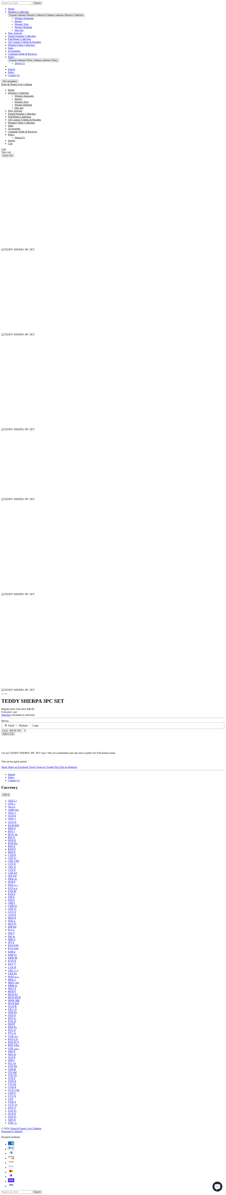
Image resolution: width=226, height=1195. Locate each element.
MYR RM (13, 1003)
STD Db (12, 1066)
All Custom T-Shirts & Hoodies (24, 42)
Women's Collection (18, 11)
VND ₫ (12, 1102)
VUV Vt (12, 1105)
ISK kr (11, 936)
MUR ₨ (13, 994)
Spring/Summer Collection (22, 36)
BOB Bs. (13, 843)
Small (11, 725)
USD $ (6, 795)
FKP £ (11, 900)
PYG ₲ (12, 1033)
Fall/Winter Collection (19, 39)
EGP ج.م (13, 888)
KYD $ (12, 960)
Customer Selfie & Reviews (22, 54)
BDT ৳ (11, 831)
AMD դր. (13, 809)
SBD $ (11, 1051)
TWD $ (12, 1081)
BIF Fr (11, 837)
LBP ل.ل (13, 970)
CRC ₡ (12, 867)
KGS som (13, 948)
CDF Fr (12, 858)
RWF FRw (14, 1045)
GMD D (12, 906)
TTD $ (11, 1078)
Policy (11, 57)
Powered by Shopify (12, 1131)
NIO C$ (12, 1009)
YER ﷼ (12, 1122)
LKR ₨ (12, 973)
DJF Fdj (12, 876)
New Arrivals (15, 33)
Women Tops (21, 24)
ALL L (11, 806)
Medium (23, 725)
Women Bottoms (23, 27)
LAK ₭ (12, 967)
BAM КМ (13, 825)
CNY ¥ (12, 864)
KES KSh (13, 945)
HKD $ (12, 917)
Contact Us (14, 75)
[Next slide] (6, 693)
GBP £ (11, 903)
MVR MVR (14, 997)
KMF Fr (12, 955)
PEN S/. (12, 1018)
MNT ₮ (12, 988)
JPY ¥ (11, 942)
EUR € (11, 894)
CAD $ (12, 855)
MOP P (12, 991)
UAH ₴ (12, 1087)
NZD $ (12, 1015)
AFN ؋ (12, 803)
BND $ (12, 840)
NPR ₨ (12, 1012)
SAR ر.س (13, 1048)
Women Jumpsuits (24, 18)
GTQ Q (12, 912)
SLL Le (12, 1063)
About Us (20, 63)
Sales (10, 48)
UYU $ (12, 1096)
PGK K (12, 1021)
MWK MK (14, 1000)
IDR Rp (12, 926)
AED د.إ (12, 800)
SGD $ (11, 1057)
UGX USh (13, 1090)
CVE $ (11, 870)
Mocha (5, 720)
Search (11, 69)
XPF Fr (12, 1119)
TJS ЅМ (12, 1072)
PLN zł (12, 1030)
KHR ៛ (11, 951)
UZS (10, 1099)
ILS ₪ (11, 929)
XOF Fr (12, 1116)
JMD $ (11, 939)
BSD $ (11, 846)
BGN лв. (13, 834)
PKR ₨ (12, 1027)
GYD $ (12, 915)
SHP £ (11, 1060)
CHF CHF (13, 861)
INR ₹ (11, 933)
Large (35, 725)
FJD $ (11, 897)
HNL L (12, 920)
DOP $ (11, 881)
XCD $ (12, 1114)
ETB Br (12, 891)
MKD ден (13, 982)
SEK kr (12, 1054)
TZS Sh (12, 1084)
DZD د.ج (13, 885)
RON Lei (13, 1039)
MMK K (12, 985)
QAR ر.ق (13, 1036)
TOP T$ (12, 1075)
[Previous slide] (2, 693)
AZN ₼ (12, 822)
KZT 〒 (12, 964)
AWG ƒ (12, 818)
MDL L (12, 979)
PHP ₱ (11, 1024)
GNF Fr (12, 909)
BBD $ (12, 828)
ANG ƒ (12, 812)
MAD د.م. (13, 976)
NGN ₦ (12, 1006)
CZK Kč (12, 873)
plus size (19, 30)
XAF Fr (12, 1111)
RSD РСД (13, 1042)
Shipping (6, 715)
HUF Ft (12, 923)
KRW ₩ (12, 957)
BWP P (12, 849)
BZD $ (11, 852)
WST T (12, 1108)
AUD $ (12, 815)
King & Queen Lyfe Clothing (16, 84)
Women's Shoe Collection (21, 45)
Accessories (14, 51)
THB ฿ (12, 1069)
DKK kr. (12, 878)
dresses (18, 21)
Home (11, 8)
